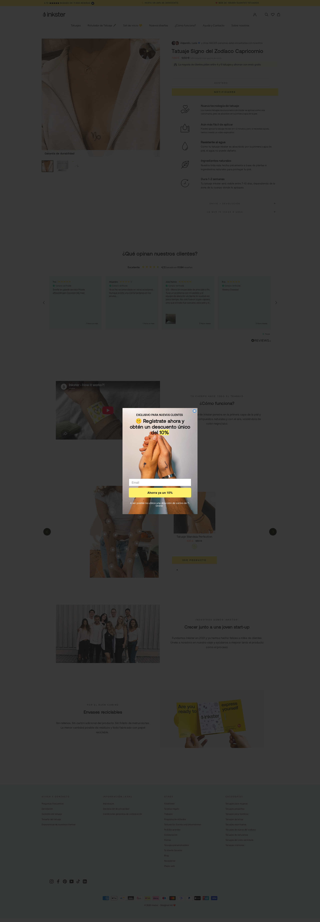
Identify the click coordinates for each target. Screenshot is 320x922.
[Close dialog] (194, 411)
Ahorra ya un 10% (160, 492)
